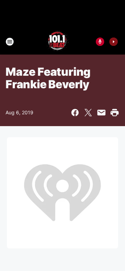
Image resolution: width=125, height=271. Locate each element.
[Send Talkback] (100, 42)
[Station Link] (58, 42)
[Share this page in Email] (101, 112)
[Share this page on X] (88, 112)
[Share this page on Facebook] (75, 112)
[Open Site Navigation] (10, 42)
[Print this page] (114, 112)
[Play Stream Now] (113, 42)
